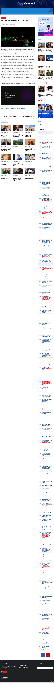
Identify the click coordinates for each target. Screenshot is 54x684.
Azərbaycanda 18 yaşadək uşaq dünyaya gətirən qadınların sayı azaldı (46, 467)
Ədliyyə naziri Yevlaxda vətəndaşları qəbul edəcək (46, 139)
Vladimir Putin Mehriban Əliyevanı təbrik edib (46, 320)
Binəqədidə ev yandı (46, 191)
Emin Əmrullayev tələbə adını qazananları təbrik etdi (18, 164)
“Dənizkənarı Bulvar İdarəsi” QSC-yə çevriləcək (47, 429)
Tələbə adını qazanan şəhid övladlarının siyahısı (46, 545)
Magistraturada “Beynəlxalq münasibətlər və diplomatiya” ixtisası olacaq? (47, 162)
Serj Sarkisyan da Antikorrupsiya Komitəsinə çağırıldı (46, 492)
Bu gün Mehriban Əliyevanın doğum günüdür (47, 251)
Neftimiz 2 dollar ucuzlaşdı (46, 639)
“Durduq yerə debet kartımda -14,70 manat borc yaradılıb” (47, 472)
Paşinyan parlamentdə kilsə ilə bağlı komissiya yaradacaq (47, 400)
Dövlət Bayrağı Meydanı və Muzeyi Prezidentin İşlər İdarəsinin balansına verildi (46, 420)
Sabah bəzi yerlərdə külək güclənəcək (46, 413)
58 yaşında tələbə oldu (46, 135)
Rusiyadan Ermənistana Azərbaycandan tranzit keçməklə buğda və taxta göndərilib (46, 355)
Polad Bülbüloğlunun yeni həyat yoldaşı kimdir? (47, 195)
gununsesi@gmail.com (24, 667)
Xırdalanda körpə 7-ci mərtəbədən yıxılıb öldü (46, 147)
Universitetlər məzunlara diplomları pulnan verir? (46, 578)
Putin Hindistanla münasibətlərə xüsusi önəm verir (47, 582)
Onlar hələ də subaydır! (47, 628)
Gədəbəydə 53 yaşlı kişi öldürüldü (46, 324)
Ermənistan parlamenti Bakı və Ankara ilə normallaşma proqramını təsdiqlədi (47, 303)
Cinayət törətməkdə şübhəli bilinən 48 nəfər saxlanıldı (47, 171)
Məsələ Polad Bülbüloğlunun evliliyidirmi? (4, 135)
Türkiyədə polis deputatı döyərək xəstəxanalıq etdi (46, 523)
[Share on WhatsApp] (3, 109)
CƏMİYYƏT (3, 17)
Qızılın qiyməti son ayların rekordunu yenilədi (46, 520)
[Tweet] (18, 109)
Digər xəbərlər (45, 649)
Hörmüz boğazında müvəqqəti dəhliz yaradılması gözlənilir (46, 273)
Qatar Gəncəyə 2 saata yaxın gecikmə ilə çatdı (47, 441)
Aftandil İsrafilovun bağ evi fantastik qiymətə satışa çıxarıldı (6, 149)
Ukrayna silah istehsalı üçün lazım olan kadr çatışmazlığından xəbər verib (47, 571)
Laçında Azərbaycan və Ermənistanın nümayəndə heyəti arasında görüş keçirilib (46, 477)
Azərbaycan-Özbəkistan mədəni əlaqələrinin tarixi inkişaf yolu (46, 332)
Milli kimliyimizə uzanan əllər (47, 604)
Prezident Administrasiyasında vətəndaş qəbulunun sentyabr (45, 374)
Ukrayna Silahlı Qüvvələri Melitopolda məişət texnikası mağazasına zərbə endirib (47, 559)
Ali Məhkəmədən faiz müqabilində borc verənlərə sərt (29, 135)
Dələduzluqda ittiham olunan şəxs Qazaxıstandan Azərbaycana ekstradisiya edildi (47, 341)
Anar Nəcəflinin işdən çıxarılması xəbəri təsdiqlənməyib (41, 65)
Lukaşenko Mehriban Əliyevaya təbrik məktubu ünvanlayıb (46, 316)
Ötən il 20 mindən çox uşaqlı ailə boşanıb (47, 482)
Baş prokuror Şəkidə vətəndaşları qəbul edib (46, 462)
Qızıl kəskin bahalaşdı (46, 488)
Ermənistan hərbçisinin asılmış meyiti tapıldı (46, 350)
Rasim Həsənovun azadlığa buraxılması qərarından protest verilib (46, 392)
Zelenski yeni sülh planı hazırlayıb (46, 647)
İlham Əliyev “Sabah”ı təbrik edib (47, 154)
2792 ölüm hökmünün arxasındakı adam (46, 368)
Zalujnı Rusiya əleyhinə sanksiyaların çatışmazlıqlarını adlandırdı (47, 555)
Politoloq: (47, 383)
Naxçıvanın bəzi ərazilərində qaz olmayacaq (47, 167)
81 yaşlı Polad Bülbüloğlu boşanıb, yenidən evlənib (41, 79)
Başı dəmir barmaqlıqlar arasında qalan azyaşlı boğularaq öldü (46, 587)
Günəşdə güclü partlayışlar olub (46, 388)
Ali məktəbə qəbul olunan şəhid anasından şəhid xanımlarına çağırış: (46, 535)
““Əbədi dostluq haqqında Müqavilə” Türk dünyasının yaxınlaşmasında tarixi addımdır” (46, 528)
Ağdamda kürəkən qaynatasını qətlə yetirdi (46, 633)
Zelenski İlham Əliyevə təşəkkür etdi (46, 450)
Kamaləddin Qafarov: (47, 212)
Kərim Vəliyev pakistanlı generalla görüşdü (46, 378)
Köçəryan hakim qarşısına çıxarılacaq (46, 307)
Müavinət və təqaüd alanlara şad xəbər (47, 437)
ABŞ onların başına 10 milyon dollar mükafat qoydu (47, 615)
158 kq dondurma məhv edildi (47, 485)
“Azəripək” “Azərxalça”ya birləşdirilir (46, 425)
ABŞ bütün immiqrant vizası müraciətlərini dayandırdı (47, 224)
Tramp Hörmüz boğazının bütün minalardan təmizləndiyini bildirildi (46, 360)
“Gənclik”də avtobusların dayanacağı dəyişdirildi (46, 396)
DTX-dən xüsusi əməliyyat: (49, 80)
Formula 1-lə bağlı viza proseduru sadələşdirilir (46, 433)
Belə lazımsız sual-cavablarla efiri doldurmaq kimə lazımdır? (47, 256)
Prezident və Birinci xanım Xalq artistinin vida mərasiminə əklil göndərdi (46, 541)
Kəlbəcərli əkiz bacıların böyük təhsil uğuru (46, 565)
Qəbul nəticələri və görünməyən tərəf (45, 643)
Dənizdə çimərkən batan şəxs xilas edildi (47, 286)
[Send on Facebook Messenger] (13, 109)
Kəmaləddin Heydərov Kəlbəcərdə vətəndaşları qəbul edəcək (46, 178)
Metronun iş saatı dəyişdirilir (47, 574)
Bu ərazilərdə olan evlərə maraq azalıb (46, 203)
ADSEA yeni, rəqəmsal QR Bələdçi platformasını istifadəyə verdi (46, 446)
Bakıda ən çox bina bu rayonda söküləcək (41, 50)
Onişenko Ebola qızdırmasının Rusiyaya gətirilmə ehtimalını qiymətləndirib (46, 550)
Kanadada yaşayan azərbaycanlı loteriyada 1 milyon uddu (48, 65)
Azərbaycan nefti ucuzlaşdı (47, 233)
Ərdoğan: (47, 277)
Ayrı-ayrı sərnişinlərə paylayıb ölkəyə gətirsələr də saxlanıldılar (47, 346)
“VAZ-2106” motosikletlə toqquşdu (46, 636)
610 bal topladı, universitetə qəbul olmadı (47, 220)
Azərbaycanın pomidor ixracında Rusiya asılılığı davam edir (46, 509)
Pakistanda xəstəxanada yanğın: (46, 217)
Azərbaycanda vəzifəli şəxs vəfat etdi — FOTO (47, 496)
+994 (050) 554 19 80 (23, 665)
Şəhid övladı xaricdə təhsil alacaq (46, 289)
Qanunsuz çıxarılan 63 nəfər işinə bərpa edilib (49, 95)
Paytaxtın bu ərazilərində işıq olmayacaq (47, 282)
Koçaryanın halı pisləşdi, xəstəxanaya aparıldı (46, 500)
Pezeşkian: (46, 268)
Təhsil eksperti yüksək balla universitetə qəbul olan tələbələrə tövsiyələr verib (47, 241)
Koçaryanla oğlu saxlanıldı (46, 600)
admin (7, 24)
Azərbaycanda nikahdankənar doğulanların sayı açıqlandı (47, 405)
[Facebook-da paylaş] (7, 109)
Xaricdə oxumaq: (28, 163)
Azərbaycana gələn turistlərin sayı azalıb (45, 619)
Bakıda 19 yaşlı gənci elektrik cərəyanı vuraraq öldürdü (47, 158)
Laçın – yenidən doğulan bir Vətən (47, 150)
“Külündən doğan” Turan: (47, 592)
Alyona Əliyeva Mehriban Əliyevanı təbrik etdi (46, 188)
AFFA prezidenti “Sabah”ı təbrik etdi (46, 228)
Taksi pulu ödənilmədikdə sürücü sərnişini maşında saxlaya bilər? (46, 623)
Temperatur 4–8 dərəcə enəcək (46, 459)
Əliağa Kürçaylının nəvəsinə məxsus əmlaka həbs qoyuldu (47, 328)
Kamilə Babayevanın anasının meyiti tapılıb (49, 51)
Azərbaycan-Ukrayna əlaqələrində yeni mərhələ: (41, 97)
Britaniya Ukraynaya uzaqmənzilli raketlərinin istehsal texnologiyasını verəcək (46, 247)
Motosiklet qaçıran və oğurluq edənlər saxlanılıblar (47, 409)
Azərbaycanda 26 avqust (18, 148)
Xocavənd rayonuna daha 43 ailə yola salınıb (47, 516)
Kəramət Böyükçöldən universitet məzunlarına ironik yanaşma (18, 135)
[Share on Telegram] (23, 109)
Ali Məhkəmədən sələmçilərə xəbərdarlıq (47, 597)
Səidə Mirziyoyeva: (46, 298)
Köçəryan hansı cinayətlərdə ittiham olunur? (47, 417)
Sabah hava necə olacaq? (46, 512)
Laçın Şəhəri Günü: (47, 143)
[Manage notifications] (51, 682)
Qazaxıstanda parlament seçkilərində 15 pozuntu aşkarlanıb (46, 311)
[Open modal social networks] (26, 109)
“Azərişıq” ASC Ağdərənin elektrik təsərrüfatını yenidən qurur (47, 504)
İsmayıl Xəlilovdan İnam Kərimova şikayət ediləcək (46, 261)
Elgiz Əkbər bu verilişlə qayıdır (46, 293)
